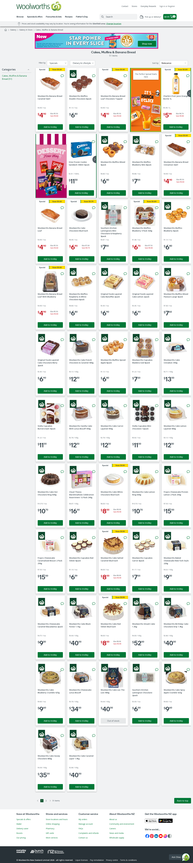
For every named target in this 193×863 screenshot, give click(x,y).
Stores (134, 6)
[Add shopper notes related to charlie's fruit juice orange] (188, 75)
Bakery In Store (26, 30)
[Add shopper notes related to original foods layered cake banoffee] (125, 273)
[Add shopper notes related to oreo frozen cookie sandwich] (93, 141)
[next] (189, 93)
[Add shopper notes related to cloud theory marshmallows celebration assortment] (93, 471)
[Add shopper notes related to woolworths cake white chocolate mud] (125, 471)
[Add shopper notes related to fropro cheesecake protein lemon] (188, 471)
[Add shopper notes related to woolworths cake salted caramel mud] (125, 537)
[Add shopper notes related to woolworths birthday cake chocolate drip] (188, 603)
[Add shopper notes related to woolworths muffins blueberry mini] (157, 141)
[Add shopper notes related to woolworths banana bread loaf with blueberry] (62, 273)
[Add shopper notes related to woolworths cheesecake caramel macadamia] (62, 603)
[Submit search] (102, 17)
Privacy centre (112, 860)
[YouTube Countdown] (161, 836)
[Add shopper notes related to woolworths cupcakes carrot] (157, 537)
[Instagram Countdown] (165, 836)
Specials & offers (23, 819)
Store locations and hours (57, 819)
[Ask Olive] (186, 858)
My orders (83, 819)
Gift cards (50, 833)
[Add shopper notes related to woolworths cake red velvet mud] (125, 603)
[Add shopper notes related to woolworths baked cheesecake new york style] (188, 537)
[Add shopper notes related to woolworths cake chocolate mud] (93, 207)
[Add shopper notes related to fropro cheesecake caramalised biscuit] (62, 537)
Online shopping (52, 824)
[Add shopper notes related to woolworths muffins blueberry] (157, 207)
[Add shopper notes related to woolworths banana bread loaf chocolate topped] (125, 75)
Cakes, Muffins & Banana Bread (49, 30)
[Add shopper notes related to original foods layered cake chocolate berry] (62, 339)
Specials (54, 63)
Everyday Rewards (148, 6)
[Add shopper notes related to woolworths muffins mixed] (125, 141)
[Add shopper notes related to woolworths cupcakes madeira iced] (157, 339)
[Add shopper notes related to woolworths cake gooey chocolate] (62, 735)
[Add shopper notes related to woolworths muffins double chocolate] (93, 75)
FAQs (81, 828)
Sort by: (155, 63)
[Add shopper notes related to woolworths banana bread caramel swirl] (62, 75)
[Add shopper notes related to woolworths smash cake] (157, 603)
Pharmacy (50, 828)
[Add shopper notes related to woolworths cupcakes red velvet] (93, 537)
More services (52, 837)
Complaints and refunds (89, 833)
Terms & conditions (128, 860)
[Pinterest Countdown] (152, 836)
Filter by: (42, 63)
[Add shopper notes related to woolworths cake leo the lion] (125, 669)
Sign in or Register (167, 6)
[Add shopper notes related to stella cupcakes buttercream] (62, 405)
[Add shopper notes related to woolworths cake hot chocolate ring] (62, 471)
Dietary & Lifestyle (82, 63)
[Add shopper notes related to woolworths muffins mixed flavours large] (188, 273)
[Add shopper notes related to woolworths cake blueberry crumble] (62, 669)
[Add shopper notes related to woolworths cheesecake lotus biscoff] (93, 669)
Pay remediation (97, 860)
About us (113, 819)
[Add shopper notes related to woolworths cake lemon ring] (157, 471)
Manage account (86, 824)
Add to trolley (50, 127)
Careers (112, 828)
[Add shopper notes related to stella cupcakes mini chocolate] (157, 405)
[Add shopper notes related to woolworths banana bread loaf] (62, 207)
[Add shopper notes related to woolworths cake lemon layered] (188, 405)
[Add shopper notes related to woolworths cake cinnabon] (188, 339)
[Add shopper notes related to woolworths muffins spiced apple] (125, 339)
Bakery (13, 30)
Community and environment (121, 824)
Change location (113, 23)
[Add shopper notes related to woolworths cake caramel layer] (93, 735)
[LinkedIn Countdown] (156, 836)
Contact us (83, 837)
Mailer (19, 824)
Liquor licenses (81, 860)
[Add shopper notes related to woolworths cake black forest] (93, 603)
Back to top (182, 800)
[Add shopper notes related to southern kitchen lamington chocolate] (157, 669)
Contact (125, 6)
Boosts (19, 833)
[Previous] (37, 800)
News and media (116, 833)
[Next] (50, 800)
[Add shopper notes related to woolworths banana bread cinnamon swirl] (188, 141)
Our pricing (21, 837)
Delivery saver (22, 828)
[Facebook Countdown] (147, 836)
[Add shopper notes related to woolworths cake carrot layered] (125, 405)
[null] (51, 166)
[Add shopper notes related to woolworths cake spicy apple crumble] (188, 669)
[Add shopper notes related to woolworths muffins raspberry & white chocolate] (93, 273)
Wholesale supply (116, 837)
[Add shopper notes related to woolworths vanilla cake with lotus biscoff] (93, 405)
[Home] (5, 29)
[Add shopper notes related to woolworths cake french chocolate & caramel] (93, 339)
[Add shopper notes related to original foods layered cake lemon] (157, 273)
